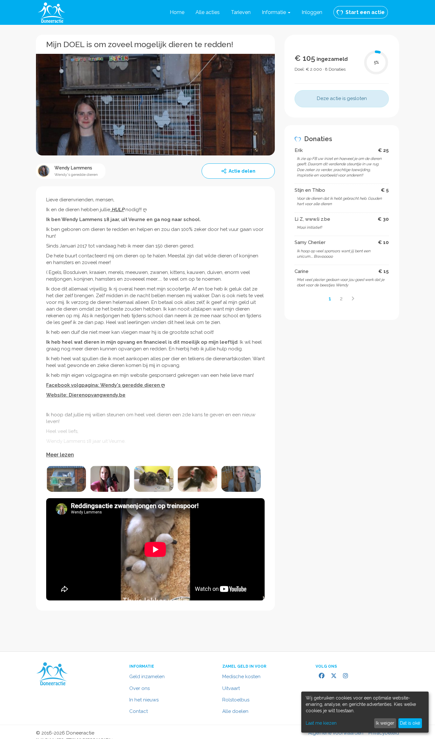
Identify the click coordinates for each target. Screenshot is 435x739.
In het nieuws (144, 700)
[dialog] (365, 712)
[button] (276, 12)
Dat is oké (410, 723)
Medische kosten (241, 676)
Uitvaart (231, 688)
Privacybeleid (383, 733)
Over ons (139, 688)
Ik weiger (385, 723)
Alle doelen (235, 711)
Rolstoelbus (235, 700)
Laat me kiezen (321, 723)
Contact (138, 711)
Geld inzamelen (147, 676)
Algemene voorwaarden (335, 733)
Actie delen (242, 171)
